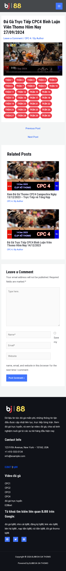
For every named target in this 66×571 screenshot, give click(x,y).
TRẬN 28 (22, 115)
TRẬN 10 (53, 86)
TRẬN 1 (8, 80)
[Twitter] (15, 539)
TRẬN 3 (30, 80)
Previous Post (33, 128)
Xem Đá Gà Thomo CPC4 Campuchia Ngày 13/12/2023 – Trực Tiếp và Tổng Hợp (32, 196)
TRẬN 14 (46, 92)
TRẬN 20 (22, 103)
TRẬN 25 (34, 109)
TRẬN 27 (9, 115)
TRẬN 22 (46, 103)
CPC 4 (28, 38)
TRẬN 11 (9, 92)
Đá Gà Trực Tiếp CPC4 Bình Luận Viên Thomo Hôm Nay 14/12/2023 (29, 244)
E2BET (8, 467)
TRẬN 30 (46, 115)
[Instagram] (23, 539)
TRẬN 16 (22, 98)
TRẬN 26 (46, 109)
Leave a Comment (13, 38)
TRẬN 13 (34, 92)
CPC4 (7, 496)
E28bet (8, 505)
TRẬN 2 (20, 80)
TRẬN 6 (8, 86)
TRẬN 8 (30, 86)
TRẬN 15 (9, 98)
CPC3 (7, 492)
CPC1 (7, 483)
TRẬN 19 (9, 103)
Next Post (33, 136)
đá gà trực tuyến (13, 500)
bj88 (15, 467)
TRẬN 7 (20, 86)
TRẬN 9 (41, 86)
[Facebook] (7, 539)
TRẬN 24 (22, 109)
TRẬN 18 (46, 98)
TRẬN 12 (22, 92)
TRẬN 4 (41, 80)
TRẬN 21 (34, 103)
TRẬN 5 (52, 80)
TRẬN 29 (34, 115)
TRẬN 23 (9, 109)
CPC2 (7, 487)
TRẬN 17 (34, 98)
